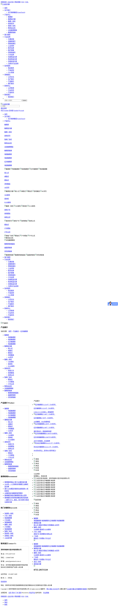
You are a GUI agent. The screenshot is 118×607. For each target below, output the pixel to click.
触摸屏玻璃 (11, 32)
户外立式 (7, 232)
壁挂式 (6, 180)
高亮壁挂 (7, 213)
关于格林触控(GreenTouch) (16, 12)
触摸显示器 (11, 19)
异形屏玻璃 (8, 251)
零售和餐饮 (11, 43)
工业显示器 (8, 538)
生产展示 (11, 79)
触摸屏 (10, 17)
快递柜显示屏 (12, 57)
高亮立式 (7, 217)
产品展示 (11, 81)
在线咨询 (4, 581)
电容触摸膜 (8, 165)
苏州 (13, 592)
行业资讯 (11, 90)
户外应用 (11, 54)
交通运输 (11, 39)
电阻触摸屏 (8, 154)
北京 (9, 592)
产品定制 (11, 70)
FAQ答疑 (11, 72)
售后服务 (11, 68)
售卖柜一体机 (9, 533)
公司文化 (11, 77)
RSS (22, 2)
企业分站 (11, 2)
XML (26, 2)
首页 (5, 8)
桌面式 (6, 176)
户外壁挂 (7, 228)
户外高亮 (7, 520)
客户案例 (7, 34)
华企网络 (46, 592)
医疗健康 (11, 50)
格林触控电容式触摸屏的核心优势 (16, 495)
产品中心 (7, 14)
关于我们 (7, 10)
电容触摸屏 (8, 158)
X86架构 (7, 195)
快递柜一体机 (9, 513)
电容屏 (84, 589)
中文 (2, 110)
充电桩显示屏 (12, 61)
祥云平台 (32, 592)
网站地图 (17, 2)
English (6, 110)
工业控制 (11, 45)
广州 (16, 592)
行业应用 (7, 37)
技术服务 (7, 65)
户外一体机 (8, 515)
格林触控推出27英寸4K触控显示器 (16, 482)
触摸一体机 (11, 21)
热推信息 (4, 2)
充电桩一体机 (9, 535)
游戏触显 (7, 184)
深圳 (19, 592)
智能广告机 (11, 25)
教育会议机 (11, 28)
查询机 (6, 198)
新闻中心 (7, 85)
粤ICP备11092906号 (52, 589)
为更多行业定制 (13, 63)
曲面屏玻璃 (8, 247)
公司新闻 (11, 88)
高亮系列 (11, 23)
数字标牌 (11, 48)
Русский (21, 110)
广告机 (36, 536)
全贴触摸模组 (12, 30)
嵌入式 (6, 173)
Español (16, 110)
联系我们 (7, 94)
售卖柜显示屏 (12, 59)
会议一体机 (37, 561)
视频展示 (7, 74)
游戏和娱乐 (11, 52)
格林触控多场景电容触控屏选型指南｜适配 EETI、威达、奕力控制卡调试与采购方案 (17, 500)
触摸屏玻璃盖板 (9, 244)
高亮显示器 (37, 564)
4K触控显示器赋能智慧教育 (14, 493)
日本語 (11, 110)
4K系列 (6, 187)
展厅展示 (11, 83)
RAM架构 (7, 202)
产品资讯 (11, 92)
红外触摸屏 (8, 161)
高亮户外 (7, 210)
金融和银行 (11, 41)
